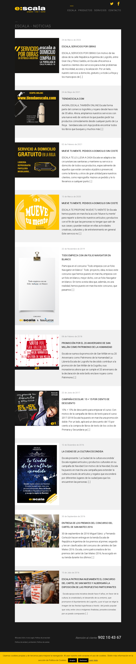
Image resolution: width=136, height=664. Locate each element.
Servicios (100, 10)
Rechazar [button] (83, 660)
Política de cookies (43, 642)
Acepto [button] (72, 660)
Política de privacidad (42, 638)
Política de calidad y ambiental (25, 642)
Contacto (115, 10)
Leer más (93, 660)
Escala (71, 10)
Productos (85, 10)
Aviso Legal (30, 638)
